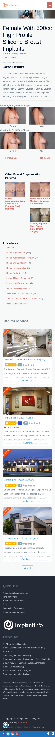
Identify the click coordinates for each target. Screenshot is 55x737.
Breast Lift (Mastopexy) (16, 263)
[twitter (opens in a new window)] (8, 734)
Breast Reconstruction (16, 268)
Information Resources (13, 608)
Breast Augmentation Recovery (17, 655)
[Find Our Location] (48, 734)
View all (27, 568)
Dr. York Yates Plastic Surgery (21, 538)
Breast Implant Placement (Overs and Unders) (24, 663)
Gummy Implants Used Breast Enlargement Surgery (38, 227)
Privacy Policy (23, 727)
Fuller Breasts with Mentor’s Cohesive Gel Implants (40, 201)
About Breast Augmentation (15, 593)
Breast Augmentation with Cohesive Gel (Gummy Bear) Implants (15, 203)
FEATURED (6, 332)
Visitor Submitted (14, 304)
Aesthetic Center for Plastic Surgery (24, 359)
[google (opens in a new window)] (13, 734)
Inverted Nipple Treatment (18, 278)
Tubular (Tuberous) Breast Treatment (23, 299)
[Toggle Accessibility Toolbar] (6, 725)
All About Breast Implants (14, 644)
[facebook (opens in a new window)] (4, 734)
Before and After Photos (14, 601)
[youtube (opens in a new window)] (17, 734)
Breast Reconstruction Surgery (17, 671)
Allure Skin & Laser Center (19, 417)
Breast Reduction (14, 273)
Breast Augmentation (15, 253)
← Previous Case (11, 158)
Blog (5, 604)
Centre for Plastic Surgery (19, 479)
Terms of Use (38, 727)
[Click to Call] (51, 734)
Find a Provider (10, 597)
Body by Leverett (18, 53)
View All (10, 248)
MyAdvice (22, 722)
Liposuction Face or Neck (18, 283)
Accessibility (8, 727)
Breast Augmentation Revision (20, 258)
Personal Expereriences (14, 612)
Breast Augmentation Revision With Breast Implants (26, 659)
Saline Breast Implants (16, 288)
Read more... (27, 380)
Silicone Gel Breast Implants (19, 293)
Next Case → (46, 158)
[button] (27, 428)
